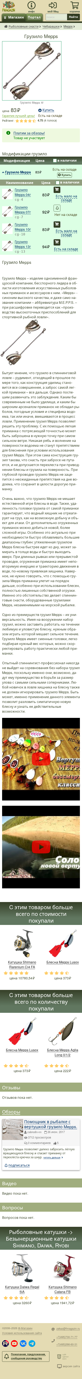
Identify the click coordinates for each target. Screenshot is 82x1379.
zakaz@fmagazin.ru (68, 1328)
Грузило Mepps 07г (23, 209)
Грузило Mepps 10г (23, 227)
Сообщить (57, 208)
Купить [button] (48, 109)
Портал (34, 17)
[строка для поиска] (56, 17)
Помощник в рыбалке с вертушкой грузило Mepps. (50, 1124)
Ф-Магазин (25, 1328)
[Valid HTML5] (59, 1356)
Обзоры (11, 1111)
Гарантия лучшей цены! (18, 116)
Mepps (68, 26)
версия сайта (71, 1366)
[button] (5, 1343)
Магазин (16, 17)
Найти (73, 16)
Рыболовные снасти (23, 26)
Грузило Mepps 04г (23, 192)
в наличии (67, 160)
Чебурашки (51, 26)
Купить (66, 175)
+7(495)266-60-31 (66, 1344)
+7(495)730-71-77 (66, 1337)
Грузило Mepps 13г (23, 244)
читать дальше (51, 1157)
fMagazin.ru (6, 26)
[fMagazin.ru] (8, 6)
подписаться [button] (19, 1165)
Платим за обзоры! (29, 133)
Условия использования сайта (22, 1333)
